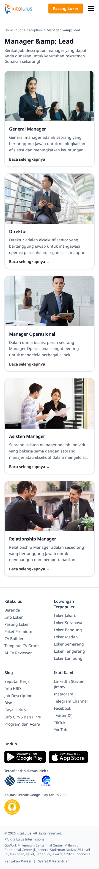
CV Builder (14, 638)
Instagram (63, 694)
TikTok (59, 722)
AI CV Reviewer (18, 652)
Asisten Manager (27, 436)
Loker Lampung (68, 658)
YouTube (62, 729)
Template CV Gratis (21, 645)
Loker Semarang (69, 644)
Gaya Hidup (15, 709)
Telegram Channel (71, 701)
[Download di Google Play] (25, 757)
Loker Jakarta (66, 615)
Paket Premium (18, 631)
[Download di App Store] (68, 757)
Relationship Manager (32, 539)
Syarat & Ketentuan (54, 861)
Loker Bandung (68, 629)
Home (9, 30)
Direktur (18, 231)
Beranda (12, 610)
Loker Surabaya (68, 622)
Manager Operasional (32, 334)
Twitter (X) (63, 715)
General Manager (27, 129)
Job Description (31, 30)
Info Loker (13, 617)
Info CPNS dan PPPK (22, 717)
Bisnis (9, 702)
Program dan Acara (22, 724)
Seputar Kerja (17, 681)
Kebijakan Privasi (18, 861)
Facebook (62, 708)
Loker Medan (66, 636)
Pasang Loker (65, 8)
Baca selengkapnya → (29, 159)
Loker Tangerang (69, 651)
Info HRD (12, 688)
